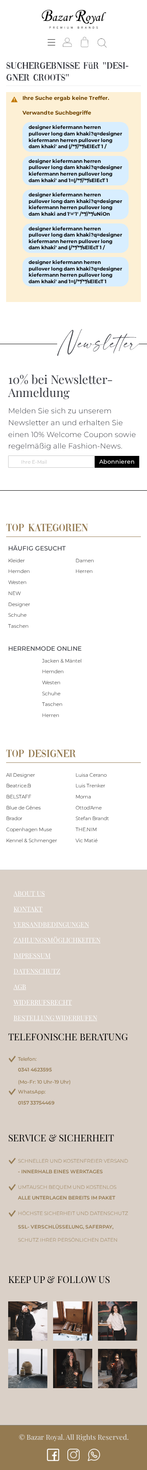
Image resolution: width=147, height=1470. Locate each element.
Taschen (18, 626)
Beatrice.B (18, 785)
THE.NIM (86, 829)
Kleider (16, 560)
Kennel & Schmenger (31, 840)
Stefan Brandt (92, 818)
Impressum (32, 955)
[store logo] (73, 18)
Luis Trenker (90, 785)
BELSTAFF (18, 797)
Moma (83, 797)
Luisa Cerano (91, 775)
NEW (14, 593)
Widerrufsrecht (42, 1002)
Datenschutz (36, 971)
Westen (17, 582)
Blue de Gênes (23, 808)
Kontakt (27, 908)
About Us (29, 893)
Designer (19, 604)
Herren (84, 571)
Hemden (19, 571)
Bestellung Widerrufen (55, 1017)
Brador (14, 818)
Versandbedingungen (51, 924)
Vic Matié (87, 840)
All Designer (20, 775)
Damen (85, 560)
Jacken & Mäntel (62, 661)
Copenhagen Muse (29, 829)
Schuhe (17, 615)
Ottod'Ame (89, 808)
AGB (19, 986)
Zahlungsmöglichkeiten (56, 940)
